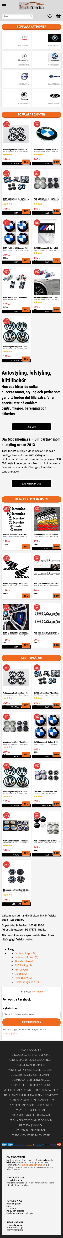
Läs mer (31, 426)
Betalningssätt (13, 1203)
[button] (51, 16)
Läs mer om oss (31, 483)
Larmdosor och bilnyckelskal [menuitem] (31, 1079)
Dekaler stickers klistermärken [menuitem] (31, 1074)
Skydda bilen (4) (24, 961)
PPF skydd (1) (22, 969)
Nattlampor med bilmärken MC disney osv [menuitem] (31, 1095)
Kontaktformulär (14, 1180)
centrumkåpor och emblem (32, 1164)
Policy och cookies (15, 1210)
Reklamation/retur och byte (19, 1213)
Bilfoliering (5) (23, 965)
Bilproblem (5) (23, 978)
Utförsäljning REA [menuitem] (30, 1125)
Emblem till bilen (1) (26, 957)
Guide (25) (21, 974)
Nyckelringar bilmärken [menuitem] (31, 1064)
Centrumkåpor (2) (25, 953)
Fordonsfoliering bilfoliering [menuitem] (30, 1135)
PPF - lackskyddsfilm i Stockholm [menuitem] (31, 1120)
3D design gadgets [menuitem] (46, 1090)
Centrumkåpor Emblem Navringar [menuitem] (30, 1059)
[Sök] (31, 16)
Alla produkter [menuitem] (31, 1049)
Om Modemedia (14, 1225)
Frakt (8, 1205)
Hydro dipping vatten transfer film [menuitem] (31, 1100)
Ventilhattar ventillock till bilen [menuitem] (30, 1069)
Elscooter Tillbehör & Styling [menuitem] (31, 1085)
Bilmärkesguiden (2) (27, 982)
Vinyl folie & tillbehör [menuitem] (31, 1110)
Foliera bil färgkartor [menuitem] (31, 1130)
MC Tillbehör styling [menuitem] (17, 1090)
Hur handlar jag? (14, 1227)
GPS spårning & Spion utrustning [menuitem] (31, 1105)
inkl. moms (37, 991)
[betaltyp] (31, 1144)
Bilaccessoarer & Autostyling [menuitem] (31, 1054)
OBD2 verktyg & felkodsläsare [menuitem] (30, 1115)
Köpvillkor (11, 1208)
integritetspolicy (9, 1033)
